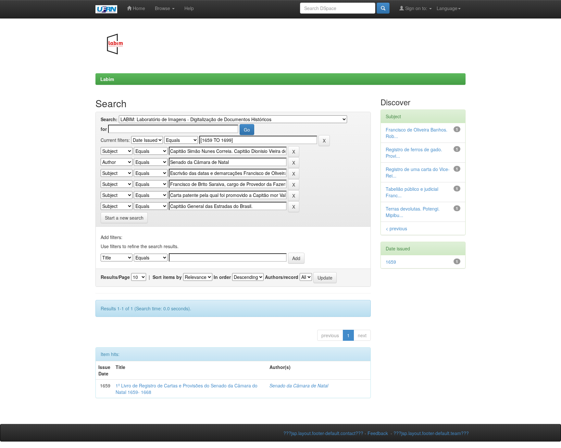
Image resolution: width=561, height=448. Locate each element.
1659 (391, 261)
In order (222, 277)
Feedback (378, 433)
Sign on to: (416, 8)
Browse (163, 8)
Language (447, 8)
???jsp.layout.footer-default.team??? (431, 433)
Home (138, 8)
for (104, 129)
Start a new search (124, 217)
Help (189, 8)
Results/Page (115, 277)
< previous (396, 228)
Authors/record (281, 277)
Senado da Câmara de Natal (298, 385)
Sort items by (167, 277)
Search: (109, 119)
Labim (107, 79)
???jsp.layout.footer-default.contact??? (323, 433)
